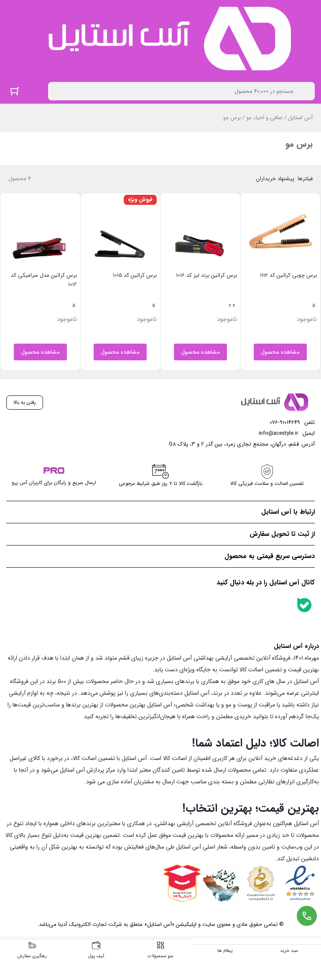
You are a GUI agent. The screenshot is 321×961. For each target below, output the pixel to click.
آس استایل (300, 117)
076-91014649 (285, 422)
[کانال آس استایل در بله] (304, 604)
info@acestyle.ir (278, 433)
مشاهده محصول (280, 352)
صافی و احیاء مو (264, 117)
